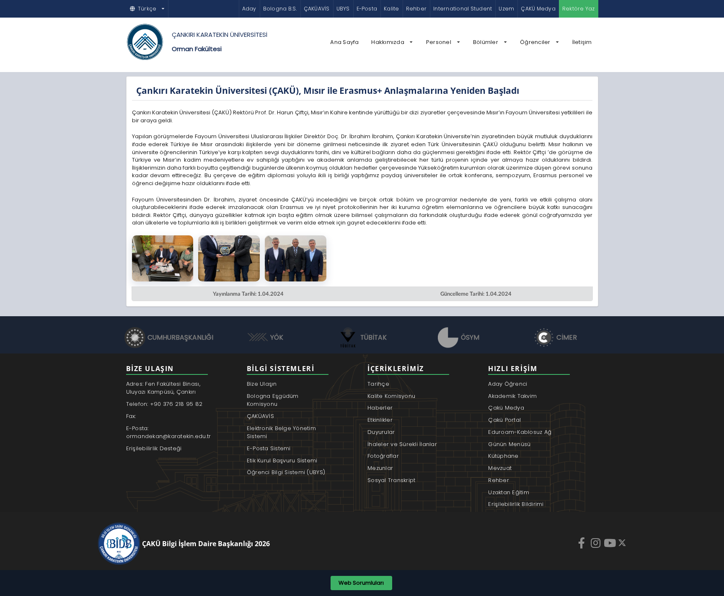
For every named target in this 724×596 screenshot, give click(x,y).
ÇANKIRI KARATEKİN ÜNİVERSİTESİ (219, 34)
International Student (462, 8)
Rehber (416, 8)
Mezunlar (380, 468)
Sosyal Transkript (391, 480)
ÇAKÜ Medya (538, 8)
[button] (147, 9)
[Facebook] (582, 542)
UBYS (343, 8)
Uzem (506, 8)
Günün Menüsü (509, 444)
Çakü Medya (506, 408)
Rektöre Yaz (578, 8)
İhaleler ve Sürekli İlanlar (402, 444)
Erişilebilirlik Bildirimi (516, 504)
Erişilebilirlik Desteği (154, 448)
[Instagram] (597, 542)
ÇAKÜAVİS (317, 8)
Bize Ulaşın (262, 384)
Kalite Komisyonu (391, 396)
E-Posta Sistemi (269, 448)
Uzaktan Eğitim (508, 492)
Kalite (391, 8)
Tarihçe (378, 384)
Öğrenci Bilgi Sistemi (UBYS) (286, 472)
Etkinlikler (380, 420)
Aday (249, 8)
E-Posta (367, 8)
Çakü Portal (504, 420)
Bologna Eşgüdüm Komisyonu (273, 400)
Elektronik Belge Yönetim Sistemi (281, 432)
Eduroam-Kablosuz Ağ (519, 432)
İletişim (582, 42)
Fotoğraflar (383, 456)
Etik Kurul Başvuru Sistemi (282, 460)
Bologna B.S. (280, 8)
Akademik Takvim (512, 396)
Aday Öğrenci (507, 384)
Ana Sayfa (344, 42)
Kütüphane (503, 456)
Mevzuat (500, 468)
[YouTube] (611, 542)
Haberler (380, 408)
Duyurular (381, 432)
